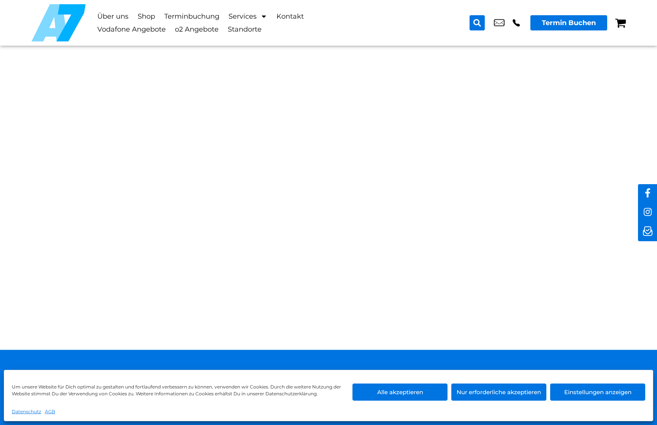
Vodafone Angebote (131, 29)
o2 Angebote (197, 29)
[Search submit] (477, 22)
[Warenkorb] (620, 23)
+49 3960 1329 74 (516, 22)
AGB (50, 411)
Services (243, 16)
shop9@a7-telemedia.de (499, 22)
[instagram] (647, 212)
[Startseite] (58, 23)
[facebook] (647, 193)
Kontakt (290, 16)
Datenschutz (26, 411)
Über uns (113, 16)
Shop (146, 16)
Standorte (245, 29)
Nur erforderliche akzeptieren (499, 392)
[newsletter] (647, 231)
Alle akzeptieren (400, 392)
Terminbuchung (191, 16)
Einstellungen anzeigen (598, 392)
